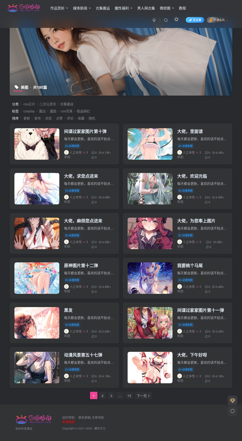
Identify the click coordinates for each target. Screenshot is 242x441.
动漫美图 (74, 146)
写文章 (197, 20)
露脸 (53, 111)
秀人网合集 (146, 7)
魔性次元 (100, 428)
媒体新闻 (80, 7)
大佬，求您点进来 (81, 176)
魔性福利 (122, 7)
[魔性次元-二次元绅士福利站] (24, 7)
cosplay (29, 111)
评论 (70, 118)
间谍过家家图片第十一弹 (200, 310)
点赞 (59, 118)
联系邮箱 (84, 417)
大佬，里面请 (190, 131)
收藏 (81, 118)
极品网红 (83, 111)
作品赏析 (57, 7)
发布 (37, 118)
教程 (182, 7)
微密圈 (165, 7)
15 (129, 395)
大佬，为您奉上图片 (196, 221)
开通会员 (219, 20)
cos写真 (67, 111)
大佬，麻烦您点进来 (83, 221)
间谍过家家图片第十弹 (85, 131)
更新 (26, 118)
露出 (42, 111)
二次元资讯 (47, 103)
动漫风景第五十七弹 (83, 355)
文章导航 (98, 417)
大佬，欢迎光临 (192, 176)
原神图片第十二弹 (81, 265)
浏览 (48, 118)
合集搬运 (103, 7)
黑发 (68, 310)
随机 (92, 118)
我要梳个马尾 (190, 265)
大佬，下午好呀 (192, 355)
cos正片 (29, 103)
